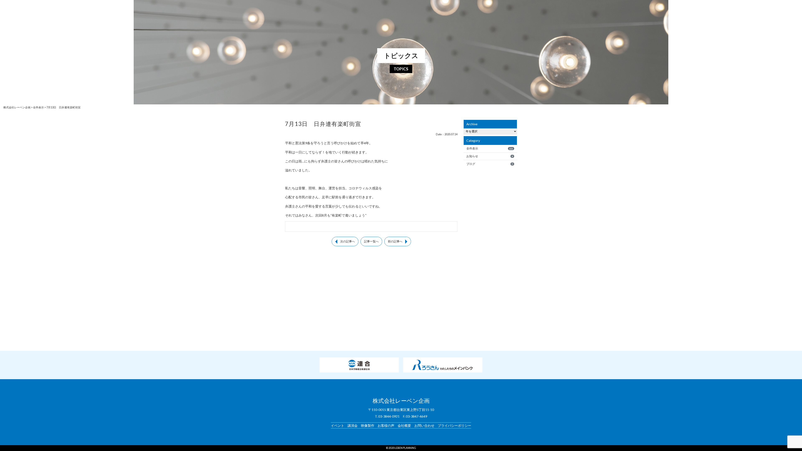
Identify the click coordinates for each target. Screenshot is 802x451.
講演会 (353, 425)
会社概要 (404, 425)
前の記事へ (395, 241)
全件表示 (489, 148)
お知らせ (489, 156)
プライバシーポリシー (454, 425)
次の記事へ (347, 241)
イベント (337, 425)
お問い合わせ (424, 425)
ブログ (489, 164)
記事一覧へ (371, 241)
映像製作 (367, 425)
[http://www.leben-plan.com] (394, 6)
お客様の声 (386, 425)
